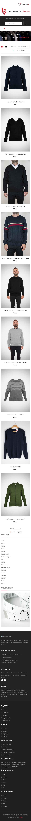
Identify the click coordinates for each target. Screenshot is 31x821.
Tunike (4, 777)
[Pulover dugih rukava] (15, 390)
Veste (4, 780)
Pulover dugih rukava (15, 414)
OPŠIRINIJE (15, 767)
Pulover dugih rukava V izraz (15, 154)
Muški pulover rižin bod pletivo (15, 362)
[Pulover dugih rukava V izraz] (15, 130)
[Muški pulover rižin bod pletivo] (15, 338)
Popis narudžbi (7, 718)
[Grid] (2, 47)
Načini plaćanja (7, 744)
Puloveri (5, 798)
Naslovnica (8, 37)
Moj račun (5, 712)
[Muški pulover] (15, 442)
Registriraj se (6, 720)
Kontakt (5, 736)
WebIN (21, 817)
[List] (6, 47)
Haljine (5, 785)
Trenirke (5, 806)
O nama (5, 728)
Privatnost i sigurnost (8, 752)
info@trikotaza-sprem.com (10, 660)
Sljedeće (23, 50)
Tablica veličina (7, 755)
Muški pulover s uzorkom (15, 206)
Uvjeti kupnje (6, 734)
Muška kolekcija (24, 37)
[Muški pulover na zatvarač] (15, 494)
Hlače (4, 788)
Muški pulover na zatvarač (15, 519)
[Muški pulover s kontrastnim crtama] (15, 234)
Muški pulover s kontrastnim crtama (15, 258)
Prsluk (4, 782)
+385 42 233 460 (7, 657)
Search (25, 23)
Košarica (5, 715)
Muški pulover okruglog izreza (15, 310)
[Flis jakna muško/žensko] (15, 77)
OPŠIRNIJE (4, 696)
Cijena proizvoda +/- (23, 46)
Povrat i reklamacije (8, 749)
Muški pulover (15, 467)
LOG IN (5, 710)
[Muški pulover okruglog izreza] (15, 286)
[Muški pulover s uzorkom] (15, 182)
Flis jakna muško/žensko (15, 102)
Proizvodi (15, 37)
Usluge (5, 731)
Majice (4, 774)
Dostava (5, 747)
